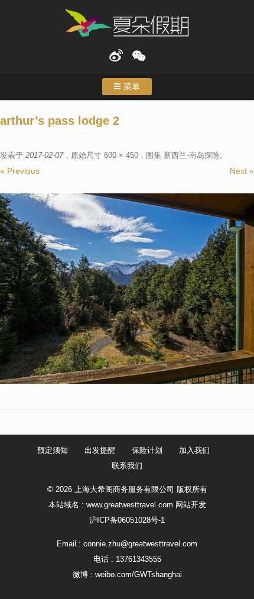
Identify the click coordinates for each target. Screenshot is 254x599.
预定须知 (52, 450)
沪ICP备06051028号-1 (127, 520)
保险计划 (147, 450)
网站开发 (190, 504)
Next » (242, 171)
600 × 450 (121, 155)
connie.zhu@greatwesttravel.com (140, 543)
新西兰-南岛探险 (192, 155)
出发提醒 (99, 450)
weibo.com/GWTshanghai (138, 574)
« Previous (20, 171)
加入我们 (194, 450)
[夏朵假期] (127, 23)
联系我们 (127, 465)
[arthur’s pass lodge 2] (127, 288)
